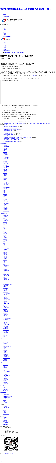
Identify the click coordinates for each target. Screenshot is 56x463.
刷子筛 (4, 191)
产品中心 (4, 29)
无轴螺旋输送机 (6, 285)
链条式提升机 (5, 342)
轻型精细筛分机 (3, 143)
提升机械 (2, 338)
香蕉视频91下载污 (6, 397)
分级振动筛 (5, 216)
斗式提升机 (5, 359)
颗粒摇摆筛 (5, 171)
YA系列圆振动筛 (6, 274)
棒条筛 (4, 271)
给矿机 (4, 366)
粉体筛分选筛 (5, 215)
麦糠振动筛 (5, 207)
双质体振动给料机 (6, 375)
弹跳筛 (4, 236)
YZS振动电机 (5, 389)
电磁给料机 (5, 380)
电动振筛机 (5, 148)
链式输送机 (5, 286)
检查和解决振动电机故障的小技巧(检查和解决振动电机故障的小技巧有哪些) (17, 137)
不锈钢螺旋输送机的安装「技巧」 (9, 133)
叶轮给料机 (5, 378)
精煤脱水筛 (5, 253)
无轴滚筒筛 (5, 252)
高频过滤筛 (5, 199)
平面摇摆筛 (5, 153)
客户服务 (4, 34)
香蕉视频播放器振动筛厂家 (9, 52)
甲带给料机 (5, 376)
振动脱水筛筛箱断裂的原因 (8, 134)
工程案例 (4, 32)
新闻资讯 (17, 52)
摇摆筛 (4, 200)
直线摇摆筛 (5, 175)
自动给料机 (5, 369)
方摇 (3, 186)
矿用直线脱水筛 (6, 248)
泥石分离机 (5, 228)
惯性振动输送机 (6, 326)
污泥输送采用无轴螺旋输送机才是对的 (10, 126)
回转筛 (4, 205)
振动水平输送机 (6, 322)
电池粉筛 (4, 235)
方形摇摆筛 (5, 188)
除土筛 (4, 224)
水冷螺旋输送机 (6, 307)
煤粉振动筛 (5, 269)
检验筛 (4, 190)
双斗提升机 (5, 351)
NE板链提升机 (5, 354)
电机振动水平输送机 (6, 299)
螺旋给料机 (5, 367)
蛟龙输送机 (5, 315)
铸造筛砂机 (5, 222)
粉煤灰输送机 (5, 314)
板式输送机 (5, 306)
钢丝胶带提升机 (6, 355)
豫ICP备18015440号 (9, 453)
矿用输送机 (5, 302)
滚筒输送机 (5, 290)
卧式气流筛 (5, 194)
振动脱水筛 (5, 278)
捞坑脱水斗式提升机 (6, 346)
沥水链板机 (5, 301)
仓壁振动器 (5, 401)
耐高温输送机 (5, 327)
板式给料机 (5, 374)
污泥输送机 (5, 297)
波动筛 (4, 244)
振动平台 (4, 400)
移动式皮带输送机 (6, 293)
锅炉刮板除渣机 (6, 298)
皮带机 (4, 320)
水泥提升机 (5, 350)
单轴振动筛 (5, 239)
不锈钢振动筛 (5, 182)
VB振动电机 (5, 387)
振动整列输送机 (6, 303)
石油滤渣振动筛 (6, 203)
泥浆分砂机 (5, 219)
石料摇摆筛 (5, 167)
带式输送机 (5, 294)
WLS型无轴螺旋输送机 (7, 284)
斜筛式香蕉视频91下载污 (7, 396)
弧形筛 (4, 277)
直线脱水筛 (5, 254)
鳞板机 (4, 336)
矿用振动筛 (5, 257)
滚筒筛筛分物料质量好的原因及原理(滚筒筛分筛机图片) (39, 123)
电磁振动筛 (5, 233)
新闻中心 (4, 30)
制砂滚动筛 (5, 223)
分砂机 (4, 218)
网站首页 (4, 28)
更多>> (5, 124)
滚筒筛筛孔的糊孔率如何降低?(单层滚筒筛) (11, 138)
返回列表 (2, 61)
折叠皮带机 (5, 309)
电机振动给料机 (6, 379)
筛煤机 (4, 264)
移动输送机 (5, 323)
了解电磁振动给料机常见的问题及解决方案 (11, 141)
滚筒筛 (4, 273)
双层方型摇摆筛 (6, 157)
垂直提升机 (5, 341)
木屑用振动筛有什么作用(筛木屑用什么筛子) (11, 139)
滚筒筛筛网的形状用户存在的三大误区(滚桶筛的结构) (14, 123)
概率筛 (4, 231)
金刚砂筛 (4, 179)
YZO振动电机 (5, 390)
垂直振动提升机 (6, 356)
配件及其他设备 (3, 392)
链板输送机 (5, 331)
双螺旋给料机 (5, 365)
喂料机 (4, 370)
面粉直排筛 (5, 165)
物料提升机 (5, 343)
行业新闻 (22, 52)
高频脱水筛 (5, 256)
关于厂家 (4, 14)
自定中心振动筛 (6, 265)
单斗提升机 (5, 348)
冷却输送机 (5, 313)
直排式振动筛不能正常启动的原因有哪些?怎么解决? (13, 135)
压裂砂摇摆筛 (5, 169)
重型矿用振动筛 (3, 213)
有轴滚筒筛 (5, 250)
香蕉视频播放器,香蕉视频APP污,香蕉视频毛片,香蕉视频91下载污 (25, 9)
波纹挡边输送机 (6, 332)
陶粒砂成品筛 (5, 220)
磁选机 (4, 241)
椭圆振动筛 (5, 258)
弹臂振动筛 (5, 237)
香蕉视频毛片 (5, 208)
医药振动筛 (5, 145)
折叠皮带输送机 (6, 324)
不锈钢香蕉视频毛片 (6, 146)
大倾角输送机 (5, 292)
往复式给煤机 (5, 383)
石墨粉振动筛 (5, 158)
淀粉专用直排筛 (6, 166)
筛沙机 (34, 75)
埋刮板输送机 (5, 288)
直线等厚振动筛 (6, 279)
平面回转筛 (5, 195)
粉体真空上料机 (6, 319)
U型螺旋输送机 (6, 328)
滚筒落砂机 (5, 232)
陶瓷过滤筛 (5, 162)
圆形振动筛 (5, 209)
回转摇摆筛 (5, 152)
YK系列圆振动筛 (6, 275)
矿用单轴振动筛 (6, 270)
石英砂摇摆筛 (5, 174)
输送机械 (4, 408)
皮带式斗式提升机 (6, 371)
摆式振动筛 (5, 178)
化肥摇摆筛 (5, 170)
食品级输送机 (5, 310)
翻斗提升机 (5, 352)
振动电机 (2, 385)
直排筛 (4, 196)
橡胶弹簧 (4, 398)
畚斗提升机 (5, 347)
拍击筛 (4, 192)
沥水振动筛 (5, 204)
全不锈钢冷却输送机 (6, 318)
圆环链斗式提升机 (6, 358)
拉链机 (4, 305)
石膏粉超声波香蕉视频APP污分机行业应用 (11, 129)
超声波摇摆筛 (5, 154)
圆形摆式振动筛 (6, 183)
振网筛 (4, 245)
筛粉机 (4, 198)
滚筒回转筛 (5, 249)
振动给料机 (5, 382)
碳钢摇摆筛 (5, 173)
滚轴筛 (4, 150)
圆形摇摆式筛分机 (6, 187)
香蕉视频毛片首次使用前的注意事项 (10, 128)
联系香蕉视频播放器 (6, 16)
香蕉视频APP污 (6, 211)
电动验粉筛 (5, 149)
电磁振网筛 (5, 260)
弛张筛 (4, 243)
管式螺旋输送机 (6, 330)
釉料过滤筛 (5, 161)
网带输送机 (5, 289)
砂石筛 (4, 227)
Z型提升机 (5, 360)
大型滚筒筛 (5, 240)
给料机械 (2, 362)
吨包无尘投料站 (6, 394)
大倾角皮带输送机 (6, 334)
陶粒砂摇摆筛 (5, 156)
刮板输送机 (5, 335)
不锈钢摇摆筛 (5, 177)
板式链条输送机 (6, 311)
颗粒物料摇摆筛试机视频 (7, 130)
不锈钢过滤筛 (5, 163)
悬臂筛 (4, 261)
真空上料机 (5, 402)
